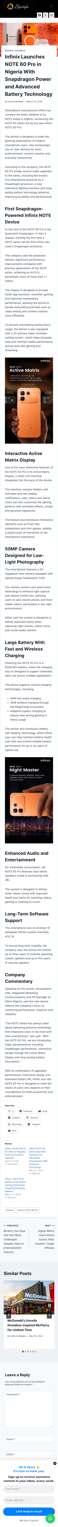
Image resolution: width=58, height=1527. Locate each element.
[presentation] (29, 1297)
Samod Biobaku (16, 101)
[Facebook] (39, 15)
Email (10, 1454)
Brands (9, 50)
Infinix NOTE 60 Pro (27, 1210)
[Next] (49, 1315)
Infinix (10, 1210)
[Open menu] (51, 6)
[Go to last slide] (8, 1315)
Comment (13, 1394)
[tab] (23, 1351)
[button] (50, 1518)
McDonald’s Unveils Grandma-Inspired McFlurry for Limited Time (28, 1325)
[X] (45, 15)
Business (20, 50)
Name (11, 1439)
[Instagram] (51, 15)
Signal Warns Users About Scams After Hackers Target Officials (44, 1236)
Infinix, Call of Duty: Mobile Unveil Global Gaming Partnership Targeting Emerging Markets (15, 1185)
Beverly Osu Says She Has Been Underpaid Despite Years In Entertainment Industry (14, 1239)
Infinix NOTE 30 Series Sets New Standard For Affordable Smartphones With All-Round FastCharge (38, 1158)
